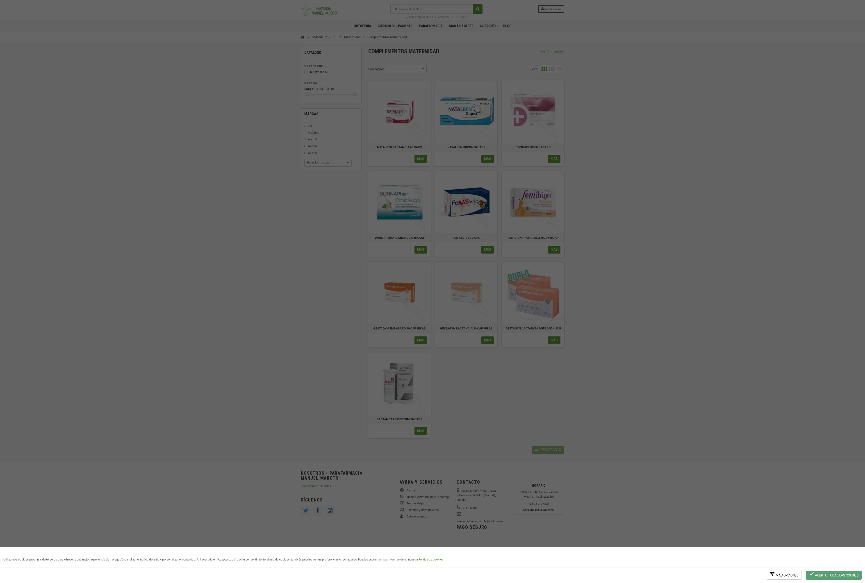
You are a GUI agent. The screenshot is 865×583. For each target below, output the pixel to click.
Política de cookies (431, 559)
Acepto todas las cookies (834, 574)
